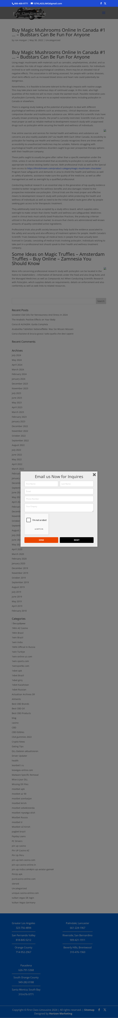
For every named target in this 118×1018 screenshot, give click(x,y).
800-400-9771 (21, 3)
